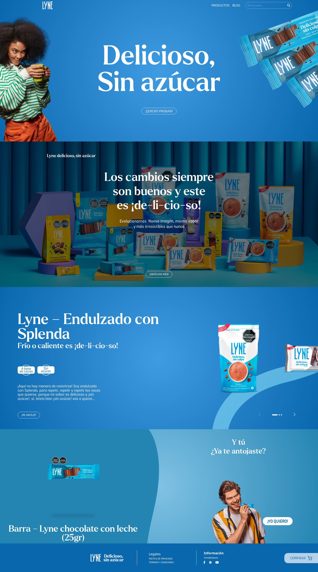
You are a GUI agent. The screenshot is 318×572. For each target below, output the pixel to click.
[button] (275, 414)
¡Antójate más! (159, 274)
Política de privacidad (160, 559)
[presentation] (259, 415)
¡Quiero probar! (159, 111)
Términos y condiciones (161, 562)
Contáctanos (211, 557)
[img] (288, 5)
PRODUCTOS (220, 5)
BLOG (236, 5)
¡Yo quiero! (277, 521)
